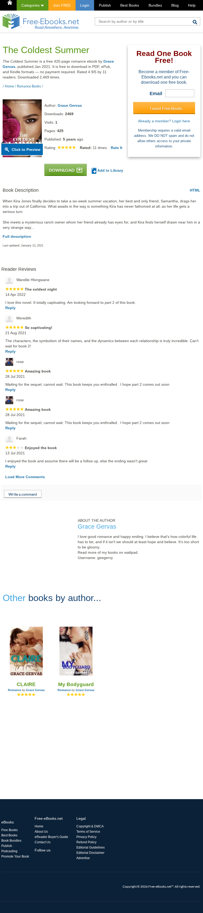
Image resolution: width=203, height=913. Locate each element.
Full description (17, 236)
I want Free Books (166, 108)
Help (192, 5)
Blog (175, 5)
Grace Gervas (70, 105)
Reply (10, 308)
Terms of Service (88, 831)
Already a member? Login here (164, 121)
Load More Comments (25, 477)
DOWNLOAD (62, 170)
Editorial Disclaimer (90, 853)
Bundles (155, 5)
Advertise (83, 858)
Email (156, 93)
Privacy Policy (86, 837)
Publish (105, 5)
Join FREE (62, 5)
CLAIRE (26, 684)
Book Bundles (11, 840)
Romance (14, 690)
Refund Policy (86, 842)
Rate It (116, 148)
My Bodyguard (76, 684)
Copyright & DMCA (90, 826)
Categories (31, 5)
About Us (41, 831)
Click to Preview (26, 149)
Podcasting (9, 851)
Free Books (9, 830)
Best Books (129, 5)
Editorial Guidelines (90, 847)
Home (39, 826)
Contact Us (42, 842)
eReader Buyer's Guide (51, 837)
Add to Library (109, 170)
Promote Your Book (15, 856)
